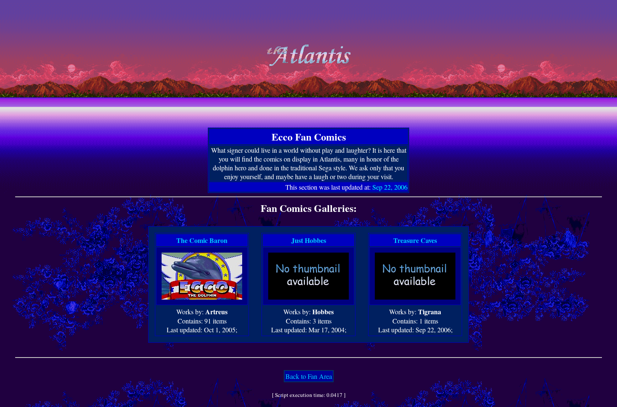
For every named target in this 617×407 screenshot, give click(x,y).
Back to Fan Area (308, 376)
